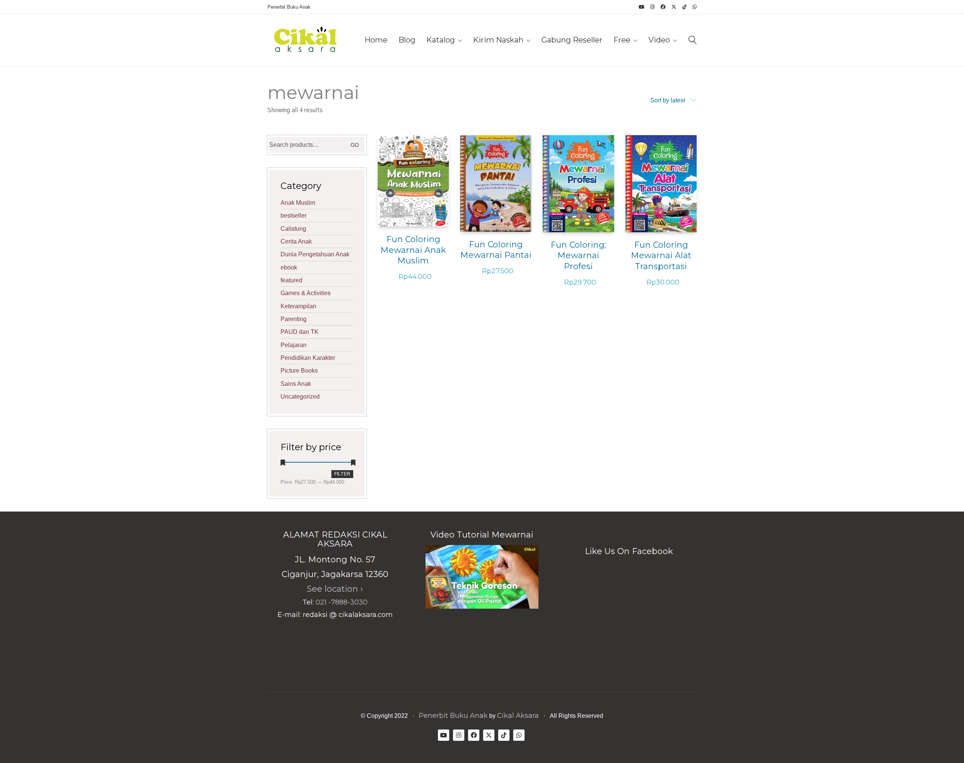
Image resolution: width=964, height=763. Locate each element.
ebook (289, 267)
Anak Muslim (298, 203)
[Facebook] (473, 735)
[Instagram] (458, 735)
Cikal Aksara (518, 715)
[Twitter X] (488, 735)
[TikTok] (503, 735)
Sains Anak (296, 384)
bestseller (294, 215)
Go (355, 145)
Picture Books (299, 370)
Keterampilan (298, 306)
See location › (335, 589)
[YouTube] (443, 735)
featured (291, 280)
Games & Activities (306, 293)
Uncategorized (300, 396)
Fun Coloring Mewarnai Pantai (495, 249)
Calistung (293, 228)
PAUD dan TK (300, 332)
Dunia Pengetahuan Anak (315, 254)
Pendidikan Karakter (308, 358)
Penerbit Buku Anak (453, 715)
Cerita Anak (296, 241)
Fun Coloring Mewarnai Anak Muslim (413, 250)
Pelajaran (294, 345)
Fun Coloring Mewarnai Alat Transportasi (661, 255)
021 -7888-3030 (342, 602)
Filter (342, 474)
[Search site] (692, 41)
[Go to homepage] (305, 40)
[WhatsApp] (519, 735)
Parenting (294, 319)
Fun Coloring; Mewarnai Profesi (578, 255)
